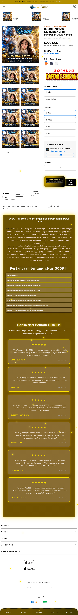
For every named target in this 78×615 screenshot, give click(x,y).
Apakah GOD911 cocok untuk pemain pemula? (22, 295)
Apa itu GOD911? (12, 275)
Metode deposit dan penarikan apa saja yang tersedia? (24, 300)
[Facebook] (51, 206)
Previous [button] (3, 2)
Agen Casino (51, 99)
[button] (4, 7)
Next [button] (75, 2)
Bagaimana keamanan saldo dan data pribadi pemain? (24, 285)
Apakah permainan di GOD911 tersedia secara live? (23, 280)
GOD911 (9, 229)
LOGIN (23, 612)
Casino (48, 92)
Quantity (47, 163)
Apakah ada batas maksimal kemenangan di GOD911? (24, 290)
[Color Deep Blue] (51, 63)
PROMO (8, 612)
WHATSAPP (54, 612)
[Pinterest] (58, 206)
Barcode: (59, 38)
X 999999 (50, 134)
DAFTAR (39, 612)
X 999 (48, 113)
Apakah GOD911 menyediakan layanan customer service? (25, 310)
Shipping (56, 45)
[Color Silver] (56, 63)
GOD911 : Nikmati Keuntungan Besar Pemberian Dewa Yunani (39, 2)
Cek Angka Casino (70, 182)
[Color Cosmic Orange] (46, 64)
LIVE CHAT (70, 612)
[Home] (35, 7)
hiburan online (12, 246)
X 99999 (49, 127)
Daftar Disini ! (59, 2)
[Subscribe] (51, 587)
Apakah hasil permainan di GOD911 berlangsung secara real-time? (28, 305)
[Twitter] (55, 206)
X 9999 (49, 120)
